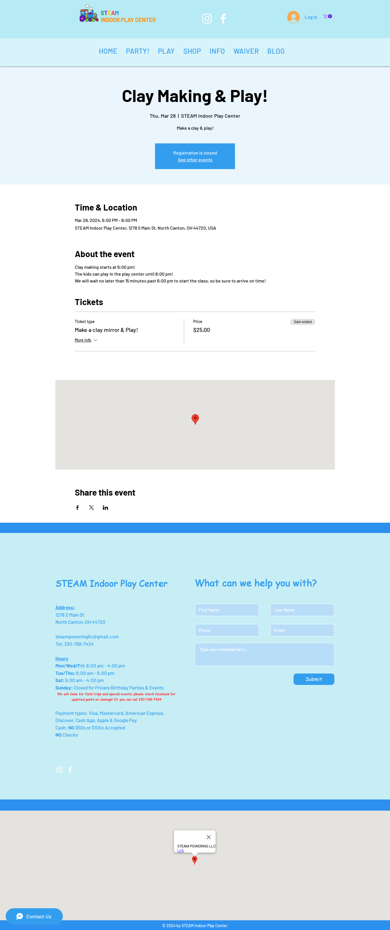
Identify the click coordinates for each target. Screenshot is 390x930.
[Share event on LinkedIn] (105, 507)
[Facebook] (223, 18)
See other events (195, 159)
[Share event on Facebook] (77, 507)
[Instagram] (207, 18)
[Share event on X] (91, 507)
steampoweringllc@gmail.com (87, 636)
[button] (328, 16)
